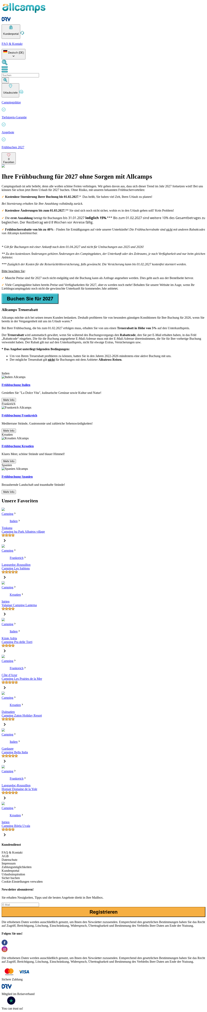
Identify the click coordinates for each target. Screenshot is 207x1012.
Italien (14, 521)
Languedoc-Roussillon (16, 564)
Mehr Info (8, 400)
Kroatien (15, 594)
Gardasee (8, 748)
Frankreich (16, 558)
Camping (7, 513)
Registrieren (104, 912)
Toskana (7, 528)
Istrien (6, 601)
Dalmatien (8, 712)
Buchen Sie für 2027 (30, 298)
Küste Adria (9, 638)
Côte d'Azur (9, 675)
